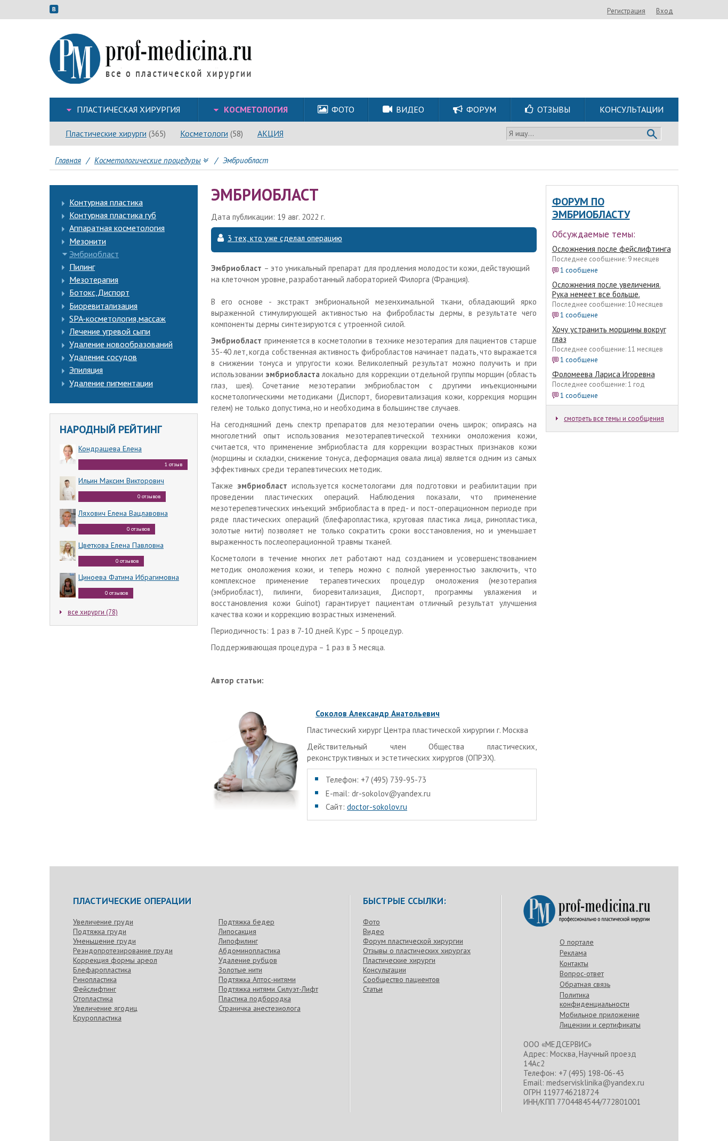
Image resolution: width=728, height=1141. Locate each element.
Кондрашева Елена (110, 448)
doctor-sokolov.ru (377, 807)
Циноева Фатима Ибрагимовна (128, 577)
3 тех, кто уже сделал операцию (285, 238)
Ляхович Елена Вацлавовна (123, 513)
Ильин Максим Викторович (121, 480)
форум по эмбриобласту (591, 208)
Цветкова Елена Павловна (121, 545)
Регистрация (626, 10)
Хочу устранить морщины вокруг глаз (609, 334)
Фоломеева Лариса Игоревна (603, 374)
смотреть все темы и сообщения (614, 418)
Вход (664, 10)
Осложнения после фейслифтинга (611, 249)
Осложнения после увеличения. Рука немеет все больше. (606, 289)
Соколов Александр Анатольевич (378, 713)
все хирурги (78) (93, 612)
